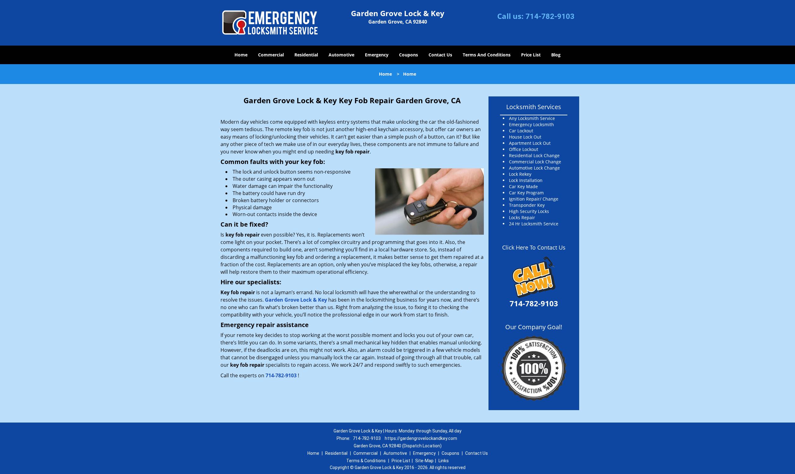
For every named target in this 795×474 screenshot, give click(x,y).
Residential (306, 55)
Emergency (376, 55)
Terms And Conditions (487, 55)
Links (443, 460)
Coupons (408, 55)
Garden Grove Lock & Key (296, 299)
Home (241, 55)
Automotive (341, 55)
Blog (556, 55)
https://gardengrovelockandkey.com (421, 438)
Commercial (271, 55)
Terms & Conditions (366, 460)
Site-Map (424, 460)
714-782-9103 (550, 16)
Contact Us (440, 55)
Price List (531, 55)
